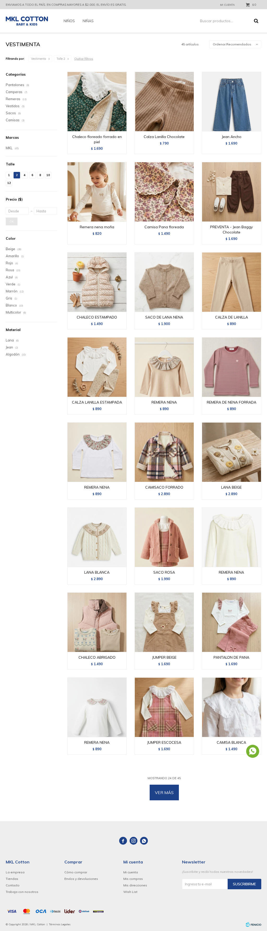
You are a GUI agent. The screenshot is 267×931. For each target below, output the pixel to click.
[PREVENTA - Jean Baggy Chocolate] (231, 191)
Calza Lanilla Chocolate (164, 136)
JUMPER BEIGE (164, 657)
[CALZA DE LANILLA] (231, 282)
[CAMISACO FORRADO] (164, 452)
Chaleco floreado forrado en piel (97, 139)
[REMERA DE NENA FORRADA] (231, 367)
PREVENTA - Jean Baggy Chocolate (231, 230)
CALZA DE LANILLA (231, 317)
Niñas (88, 21)
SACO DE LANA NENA (164, 317)
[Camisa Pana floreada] (164, 191)
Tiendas (12, 879)
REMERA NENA (164, 402)
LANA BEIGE (231, 487)
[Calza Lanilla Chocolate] (164, 101)
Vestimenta (38, 59)
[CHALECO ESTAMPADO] (97, 282)
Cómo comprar (75, 872)
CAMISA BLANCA (231, 742)
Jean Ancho (231, 136)
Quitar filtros (83, 59)
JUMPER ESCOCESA (164, 742)
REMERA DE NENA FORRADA (231, 402)
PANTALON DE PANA (231, 657)
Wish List (130, 892)
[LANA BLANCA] (97, 537)
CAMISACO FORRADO (164, 487)
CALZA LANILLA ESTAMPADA (97, 402)
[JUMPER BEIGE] (164, 622)
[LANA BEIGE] (231, 452)
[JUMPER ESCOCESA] (164, 707)
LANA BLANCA (97, 572)
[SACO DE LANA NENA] (164, 282)
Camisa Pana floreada (164, 227)
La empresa (15, 872)
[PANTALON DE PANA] (231, 622)
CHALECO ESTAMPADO (97, 317)
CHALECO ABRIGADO (97, 657)
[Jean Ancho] (231, 101)
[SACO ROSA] (164, 537)
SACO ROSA (164, 572)
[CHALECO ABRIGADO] (97, 622)
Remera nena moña (97, 227)
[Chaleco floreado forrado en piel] (97, 101)
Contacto (13, 885)
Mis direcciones (135, 885)
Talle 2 (61, 59)
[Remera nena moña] (97, 191)
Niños (69, 21)
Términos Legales (59, 924)
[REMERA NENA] (164, 367)
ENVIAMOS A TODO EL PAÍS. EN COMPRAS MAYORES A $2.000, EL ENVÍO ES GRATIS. (66, 5)
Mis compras (133, 879)
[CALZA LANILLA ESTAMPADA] (97, 367)
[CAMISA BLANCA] (231, 707)
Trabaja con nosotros (22, 892)
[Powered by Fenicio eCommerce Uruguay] (253, 924)
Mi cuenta (130, 872)
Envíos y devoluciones (81, 879)
